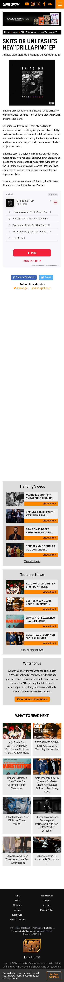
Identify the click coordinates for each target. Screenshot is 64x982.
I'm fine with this (54, 975)
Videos (17, 910)
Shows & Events (17, 919)
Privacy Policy (46, 910)
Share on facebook (25, 277)
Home (7, 32)
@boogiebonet (42, 288)
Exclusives (17, 915)
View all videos (32, 561)
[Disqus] (32, 338)
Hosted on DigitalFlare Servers (24, 931)
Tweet (48, 277)
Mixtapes (17, 905)
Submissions (47, 896)
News (15, 32)
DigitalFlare (48, 928)
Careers (47, 900)
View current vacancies (32, 699)
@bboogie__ (23, 288)
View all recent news (32, 650)
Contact (46, 905)
